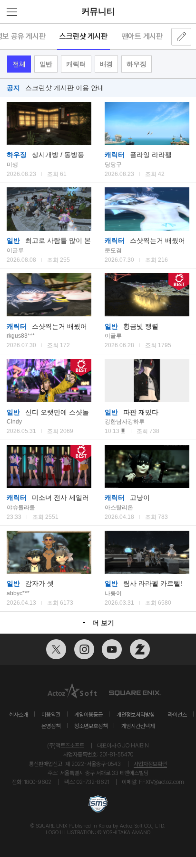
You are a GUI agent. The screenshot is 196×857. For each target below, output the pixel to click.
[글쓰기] (181, 37)
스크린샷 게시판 (83, 36)
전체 (19, 64)
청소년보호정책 (91, 725)
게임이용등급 (88, 714)
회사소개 (18, 714)
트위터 (56, 649)
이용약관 (50, 714)
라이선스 (177, 714)
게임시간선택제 (138, 725)
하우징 (136, 64)
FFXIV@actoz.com (161, 781)
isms (98, 803)
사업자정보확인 (150, 763)
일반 (46, 64)
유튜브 (112, 649)
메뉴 (12, 12)
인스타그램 (84, 649)
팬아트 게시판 (142, 36)
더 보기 (103, 623)
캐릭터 (76, 64)
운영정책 (50, 725)
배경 (106, 64)
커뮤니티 (98, 11)
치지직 (140, 649)
